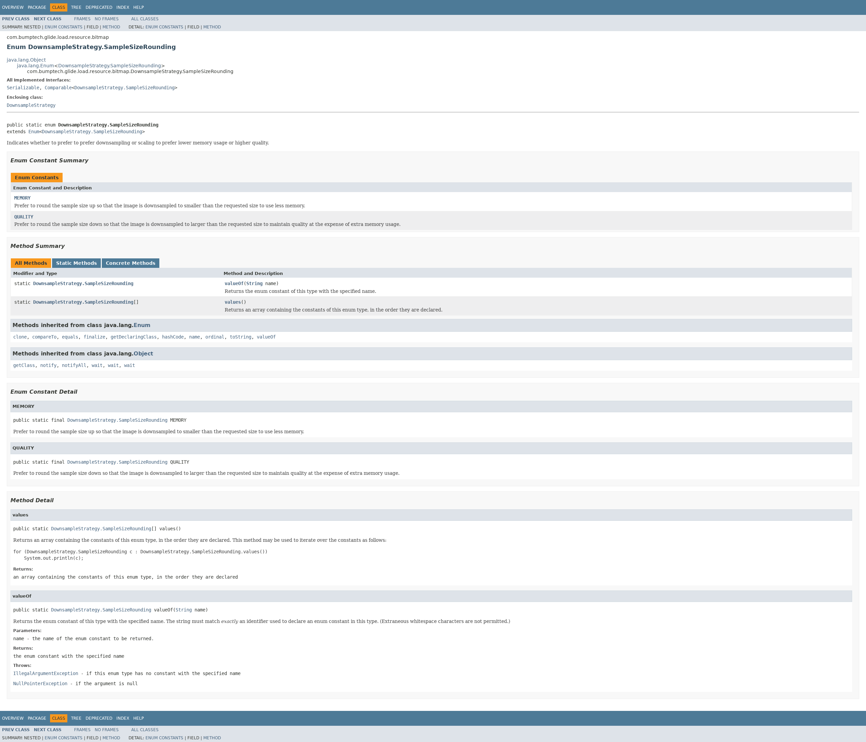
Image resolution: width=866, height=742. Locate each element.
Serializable (23, 87)
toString (240, 337)
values (233, 302)
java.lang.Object (26, 60)
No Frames (107, 19)
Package (37, 7)
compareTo (44, 337)
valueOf (234, 283)
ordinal (214, 337)
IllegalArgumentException (45, 673)
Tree (76, 7)
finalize (94, 337)
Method (111, 27)
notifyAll (74, 365)
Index (122, 7)
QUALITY (23, 216)
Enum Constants (64, 27)
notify (48, 365)
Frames (82, 19)
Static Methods (76, 263)
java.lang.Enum (35, 65)
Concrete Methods (130, 263)
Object (143, 353)
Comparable (58, 87)
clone (20, 337)
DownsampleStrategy (31, 105)
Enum (33, 131)
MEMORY (22, 198)
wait (97, 365)
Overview (13, 7)
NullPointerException (40, 683)
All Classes (145, 19)
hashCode (173, 337)
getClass (24, 365)
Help (138, 7)
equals (70, 337)
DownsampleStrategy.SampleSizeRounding (109, 65)
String (254, 283)
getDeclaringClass (134, 337)
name (194, 337)
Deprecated (99, 7)
